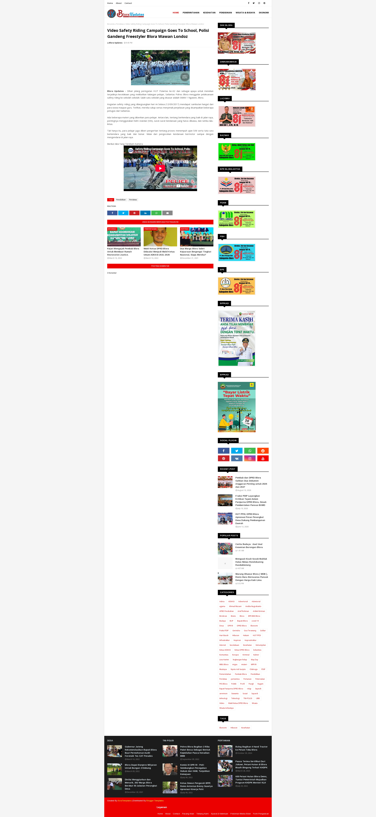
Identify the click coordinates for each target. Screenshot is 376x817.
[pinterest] (264, 3)
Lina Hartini (224, 659)
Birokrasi (223, 616)
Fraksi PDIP (224, 630)
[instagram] (259, 3)
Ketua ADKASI (225, 650)
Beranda (110, 24)
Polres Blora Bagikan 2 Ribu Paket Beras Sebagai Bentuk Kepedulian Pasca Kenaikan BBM (195, 751)
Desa (221, 625)
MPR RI (253, 664)
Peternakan (260, 679)
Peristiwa (120, 24)
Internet (222, 645)
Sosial (245, 693)
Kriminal (246, 655)
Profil (242, 684)
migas (234, 664)
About (119, 3)
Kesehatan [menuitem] (209, 12)
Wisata (254, 703)
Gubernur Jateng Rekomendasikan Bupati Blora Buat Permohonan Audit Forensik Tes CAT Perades (141, 751)
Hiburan (235, 635)
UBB (258, 698)
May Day (254, 659)
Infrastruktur (224, 640)
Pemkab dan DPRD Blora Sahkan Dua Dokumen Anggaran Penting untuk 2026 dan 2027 (251, 482)
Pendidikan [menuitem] (225, 12)
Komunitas (223, 655)
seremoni (223, 693)
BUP (231, 621)
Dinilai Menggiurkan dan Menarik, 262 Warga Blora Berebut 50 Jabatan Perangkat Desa (141, 784)
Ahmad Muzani (235, 606)
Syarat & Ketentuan (219, 814)
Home (110, 3)
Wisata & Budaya (226, 708)
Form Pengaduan (261, 814)
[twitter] (254, 3)
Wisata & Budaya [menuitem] (245, 12)
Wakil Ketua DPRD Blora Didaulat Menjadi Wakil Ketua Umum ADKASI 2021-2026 (159, 251)
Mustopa (223, 669)
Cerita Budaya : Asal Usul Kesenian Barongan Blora (249, 545)
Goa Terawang (250, 630)
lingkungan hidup (240, 659)
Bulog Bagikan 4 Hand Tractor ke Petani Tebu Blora (251, 748)
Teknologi (235, 698)
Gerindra (236, 630)
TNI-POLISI (248, 698)
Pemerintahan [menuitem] (191, 12)
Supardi (254, 693)
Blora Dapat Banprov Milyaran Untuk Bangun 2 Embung (141, 766)
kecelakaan (234, 645)
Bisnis (233, 616)
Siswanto (235, 693)
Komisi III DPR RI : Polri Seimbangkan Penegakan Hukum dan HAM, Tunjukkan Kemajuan (195, 769)
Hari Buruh (223, 635)
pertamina (235, 679)
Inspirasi (237, 640)
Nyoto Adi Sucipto (238, 669)
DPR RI (230, 625)
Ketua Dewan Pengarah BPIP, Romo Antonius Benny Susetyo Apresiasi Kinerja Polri (196, 786)
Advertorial (243, 601)
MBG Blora (223, 664)
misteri (244, 664)
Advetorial (256, 601)
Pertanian (247, 679)
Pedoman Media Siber (240, 814)
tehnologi (223, 698)
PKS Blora (223, 684)
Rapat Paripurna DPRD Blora (231, 688)
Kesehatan (247, 645)
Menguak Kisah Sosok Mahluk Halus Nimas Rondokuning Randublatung (251, 562)
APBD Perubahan (226, 611)
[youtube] (263, 458)
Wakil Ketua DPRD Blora (238, 703)
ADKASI (231, 601)
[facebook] (248, 3)
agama (222, 606)
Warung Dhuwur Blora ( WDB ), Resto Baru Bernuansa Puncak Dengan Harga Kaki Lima (251, 577)
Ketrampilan (261, 645)
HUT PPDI (257, 635)
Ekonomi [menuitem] (264, 12)
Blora (242, 616)
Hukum (246, 635)
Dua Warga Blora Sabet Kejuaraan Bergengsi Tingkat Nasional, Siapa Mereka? (195, 251)
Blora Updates (115, 43)
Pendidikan (121, 199)
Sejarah (258, 688)
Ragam (260, 684)
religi (249, 688)
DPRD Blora (242, 625)
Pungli (251, 684)
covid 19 (255, 621)
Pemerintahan (225, 674)
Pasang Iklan (188, 814)
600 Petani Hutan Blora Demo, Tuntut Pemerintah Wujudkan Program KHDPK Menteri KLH (251, 779)
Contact (128, 3)
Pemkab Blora (241, 674)
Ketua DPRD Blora (242, 650)
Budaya (222, 621)
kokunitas (257, 650)
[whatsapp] (250, 451)
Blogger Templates (154, 801)
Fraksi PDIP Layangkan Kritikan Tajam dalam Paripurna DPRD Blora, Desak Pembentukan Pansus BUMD (250, 500)
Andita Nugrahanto (253, 606)
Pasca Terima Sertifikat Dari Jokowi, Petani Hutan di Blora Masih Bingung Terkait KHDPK (251, 764)
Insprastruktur (250, 640)
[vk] (237, 458)
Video (221, 703)
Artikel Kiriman (259, 611)
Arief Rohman (243, 611)
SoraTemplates (124, 801)
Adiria (221, 601)
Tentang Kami (202, 814)
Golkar (263, 630)
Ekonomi (254, 625)
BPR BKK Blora (254, 616)
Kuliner (256, 655)
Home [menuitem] (176, 12)
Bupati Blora (242, 621)
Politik (233, 684)
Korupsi (235, 655)
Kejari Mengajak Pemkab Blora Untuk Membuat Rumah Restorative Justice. (123, 251)
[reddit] (263, 451)
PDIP (263, 669)
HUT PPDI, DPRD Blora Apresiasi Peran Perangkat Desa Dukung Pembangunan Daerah (250, 519)
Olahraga (253, 669)
